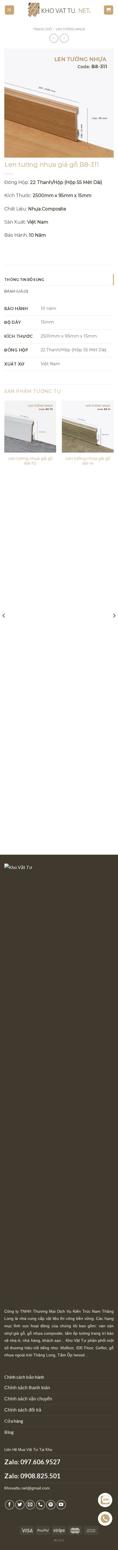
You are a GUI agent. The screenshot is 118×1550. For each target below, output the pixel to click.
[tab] (59, 279)
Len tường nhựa (70, 29)
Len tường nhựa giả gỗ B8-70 (30, 461)
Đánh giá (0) (16, 291)
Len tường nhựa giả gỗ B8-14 (88, 461)
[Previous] (4, 627)
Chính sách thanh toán (27, 1387)
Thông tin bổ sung (24, 279)
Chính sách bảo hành (24, 1377)
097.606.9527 (40, 1462)
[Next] (114, 627)
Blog (9, 1432)
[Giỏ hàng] (108, 10)
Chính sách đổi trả (22, 1410)
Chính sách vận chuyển (28, 1398)
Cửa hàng (13, 1420)
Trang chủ (42, 29)
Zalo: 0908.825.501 (32, 1476)
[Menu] (9, 10)
